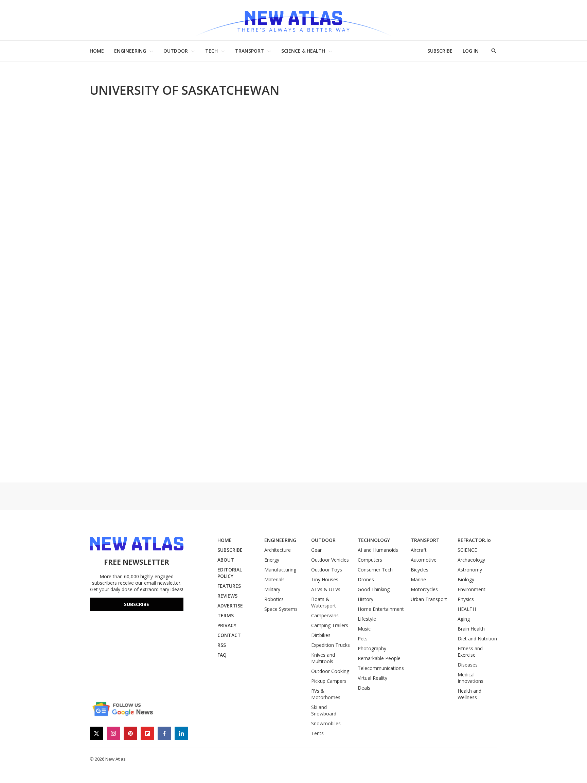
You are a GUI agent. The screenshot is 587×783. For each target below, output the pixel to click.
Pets (363, 638)
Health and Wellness (469, 694)
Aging (464, 619)
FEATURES (229, 586)
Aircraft (419, 550)
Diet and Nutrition (477, 638)
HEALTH (467, 609)
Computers (370, 560)
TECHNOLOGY (374, 540)
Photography (372, 648)
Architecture (277, 550)
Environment (471, 589)
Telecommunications (381, 668)
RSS (221, 645)
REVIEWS (227, 596)
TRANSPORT (249, 51)
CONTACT (229, 635)
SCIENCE (467, 550)
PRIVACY (226, 625)
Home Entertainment (381, 609)
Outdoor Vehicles (330, 560)
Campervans (325, 615)
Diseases (468, 664)
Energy (271, 560)
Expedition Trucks (330, 645)
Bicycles (419, 569)
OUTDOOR (175, 51)
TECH (211, 51)
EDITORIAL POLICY (229, 572)
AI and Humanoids (378, 550)
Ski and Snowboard (323, 710)
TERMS (225, 615)
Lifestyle (367, 619)
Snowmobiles (326, 723)
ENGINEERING (130, 51)
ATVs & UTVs (325, 589)
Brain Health (471, 628)
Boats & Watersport (323, 602)
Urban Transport (429, 599)
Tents (317, 733)
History (365, 599)
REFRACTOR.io (474, 540)
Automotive (424, 560)
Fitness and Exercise (470, 651)
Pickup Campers (328, 681)
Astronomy (470, 569)
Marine (418, 579)
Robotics (274, 599)
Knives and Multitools (323, 658)
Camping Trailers (329, 625)
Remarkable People (379, 658)
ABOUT (225, 560)
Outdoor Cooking (330, 671)
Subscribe (136, 604)
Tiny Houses (324, 579)
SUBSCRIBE (439, 51)
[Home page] (293, 20)
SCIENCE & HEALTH (303, 51)
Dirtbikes (321, 635)
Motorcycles (424, 589)
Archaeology (471, 560)
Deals (364, 688)
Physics (466, 599)
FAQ (222, 655)
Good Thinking (374, 589)
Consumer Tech (375, 569)
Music (364, 628)
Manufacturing (280, 569)
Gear (316, 550)
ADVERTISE (230, 605)
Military (272, 589)
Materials (274, 579)
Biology (466, 579)
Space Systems (281, 609)
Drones (366, 579)
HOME (97, 51)
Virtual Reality (372, 678)
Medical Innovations (470, 677)
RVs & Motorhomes (325, 694)
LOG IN (471, 51)
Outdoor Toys (326, 569)
